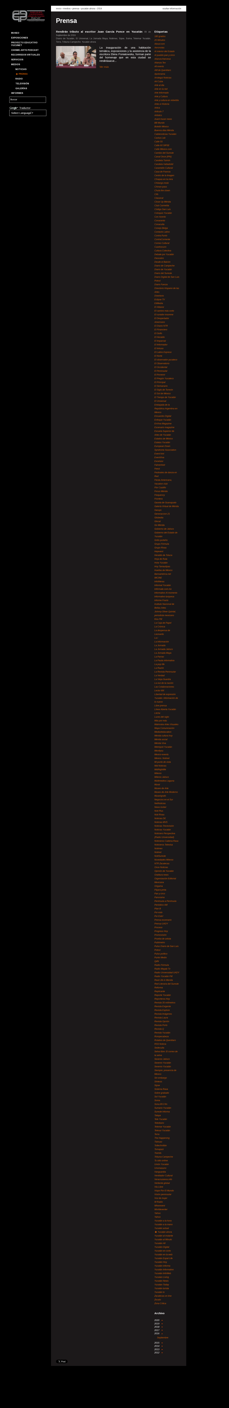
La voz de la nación (163, 683)
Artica (157, 108)
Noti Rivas (159, 814)
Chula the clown (162, 190)
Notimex (158, 848)
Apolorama (159, 74)
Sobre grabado (161, 1093)
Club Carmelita (161, 205)
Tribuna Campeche (163, 1157)
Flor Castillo (160, 487)
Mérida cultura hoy (163, 735)
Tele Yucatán (160, 1119)
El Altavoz (159, 307)
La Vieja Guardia (162, 679)
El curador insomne (163, 314)
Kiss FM (158, 619)
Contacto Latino (162, 232)
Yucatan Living (161, 1277)
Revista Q (159, 1029)
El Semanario (161, 386)
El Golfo (158, 333)
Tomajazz (159, 1149)
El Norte (158, 356)
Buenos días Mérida (164, 130)
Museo (15, 33)
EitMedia (158, 303)
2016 (99, 8)
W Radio (158, 1202)
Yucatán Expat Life (163, 1258)
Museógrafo (160, 796)
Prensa (23, 74)
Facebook (13, 1402)
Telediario (159, 1123)
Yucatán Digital (161, 1247)
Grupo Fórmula (161, 544)
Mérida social (160, 739)
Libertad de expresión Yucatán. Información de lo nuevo (166, 698)
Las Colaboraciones (164, 687)
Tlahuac (158, 1142)
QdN (156, 961)
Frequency (159, 495)
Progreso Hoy (161, 931)
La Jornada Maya (162, 653)
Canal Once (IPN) (163, 156)
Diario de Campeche (164, 265)
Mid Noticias (160, 766)
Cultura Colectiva (162, 250)
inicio (58, 8)
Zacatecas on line (163, 1296)
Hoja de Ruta (160, 559)
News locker (160, 807)
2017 (157, 1330)
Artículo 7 (159, 111)
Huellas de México (163, 570)
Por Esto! (158, 916)
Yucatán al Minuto (163, 1239)
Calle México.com (163, 149)
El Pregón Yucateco (164, 378)
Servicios (17, 59)
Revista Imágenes (163, 1014)
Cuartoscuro (160, 247)
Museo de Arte (161, 788)
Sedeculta (159, 1048)
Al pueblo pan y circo (164, 55)
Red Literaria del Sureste (166, 984)
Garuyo (158, 510)
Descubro (159, 258)
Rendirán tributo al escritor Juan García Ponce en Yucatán (99, 31)
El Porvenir (159, 374)
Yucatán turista (161, 1288)
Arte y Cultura (161, 96)
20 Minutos (159, 40)
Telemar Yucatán (162, 1126)
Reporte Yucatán (162, 995)
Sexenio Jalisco (162, 1059)
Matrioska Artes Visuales (166, 724)
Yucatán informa (162, 1266)
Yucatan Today (161, 1284)
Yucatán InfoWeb (162, 1273)
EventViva (159, 457)
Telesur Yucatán (162, 1130)
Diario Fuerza (161, 284)
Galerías (21, 88)
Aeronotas (159, 47)
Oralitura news (161, 875)
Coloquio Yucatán (163, 213)
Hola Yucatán (161, 562)
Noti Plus (158, 811)
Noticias (20, 69)
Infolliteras (159, 581)
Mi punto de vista (162, 762)
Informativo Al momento (165, 593)
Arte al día (159, 85)
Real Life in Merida (163, 980)
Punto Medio (160, 957)
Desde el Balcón (162, 262)
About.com (159, 44)
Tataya (157, 1115)
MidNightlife (160, 769)
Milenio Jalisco (161, 777)
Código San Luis (162, 209)
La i (156, 638)
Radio (19, 79)
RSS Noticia (160, 1044)
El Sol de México (162, 393)
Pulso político (160, 954)
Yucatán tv (159, 1292)
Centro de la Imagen (164, 175)
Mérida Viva (160, 743)
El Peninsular (160, 371)
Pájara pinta (160, 890)
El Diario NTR (161, 326)
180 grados (159, 36)
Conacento (159, 220)
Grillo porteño (161, 540)
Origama (158, 886)
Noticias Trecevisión (164, 826)
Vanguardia (160, 1172)
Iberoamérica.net (162, 574)
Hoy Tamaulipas (162, 566)
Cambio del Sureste (164, 153)
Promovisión (160, 935)
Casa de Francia (162, 171)
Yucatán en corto (162, 1251)
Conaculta (159, 224)
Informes (17, 93)
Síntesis (158, 1081)
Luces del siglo (161, 717)
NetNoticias (160, 803)
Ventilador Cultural (163, 1175)
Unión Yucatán (161, 1164)
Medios (15, 64)
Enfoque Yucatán (162, 420)
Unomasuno (160, 1168)
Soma (157, 1100)
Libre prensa (160, 705)
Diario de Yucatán (163, 269)
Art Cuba (158, 81)
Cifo (156, 194)
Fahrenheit (159, 465)
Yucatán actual (161, 1228)
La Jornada (159, 645)
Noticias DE (160, 818)
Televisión (22, 83)
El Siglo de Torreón (163, 390)
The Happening (162, 1138)
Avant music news (163, 119)
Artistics (158, 115)
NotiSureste (160, 856)
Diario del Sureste (163, 273)
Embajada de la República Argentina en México (165, 409)
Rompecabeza (161, 1036)
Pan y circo (159, 893)
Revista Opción (161, 1021)
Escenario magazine (164, 427)
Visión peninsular (162, 1194)
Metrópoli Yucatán (163, 747)
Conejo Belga (161, 228)
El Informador (160, 344)
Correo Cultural (161, 243)
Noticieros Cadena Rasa (166, 841)
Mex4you (158, 750)
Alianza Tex (160, 62)
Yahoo (157, 1213)
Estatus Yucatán (162, 442)
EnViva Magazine (163, 423)
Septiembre (162, 1337)
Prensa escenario (163, 920)
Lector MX (159, 690)
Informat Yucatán (162, 585)
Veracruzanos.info (163, 1179)
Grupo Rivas (160, 547)
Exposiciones (19, 38)
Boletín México (161, 126)
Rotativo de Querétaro (165, 1040)
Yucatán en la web (163, 1254)
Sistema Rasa (161, 1089)
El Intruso (159, 348)
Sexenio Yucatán (162, 1063)
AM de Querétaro (162, 70)
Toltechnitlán (160, 1145)
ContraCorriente (162, 239)
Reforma (158, 987)
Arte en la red (160, 89)
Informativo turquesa (164, 596)
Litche (157, 713)
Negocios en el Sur (163, 799)
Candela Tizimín (162, 160)
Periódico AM (160, 905)
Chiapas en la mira (163, 179)
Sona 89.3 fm (160, 1104)
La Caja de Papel (162, 623)
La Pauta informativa (164, 660)
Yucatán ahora (88, 8)
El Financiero (160, 329)
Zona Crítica (160, 1303)
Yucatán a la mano (163, 1224)
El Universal (160, 401)
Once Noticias (161, 867)
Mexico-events (161, 754)
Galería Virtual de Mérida (166, 506)
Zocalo (157, 1299)
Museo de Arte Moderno (166, 792)
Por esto (158, 912)
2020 (157, 1320)
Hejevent (158, 551)
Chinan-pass (160, 186)
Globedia (158, 517)
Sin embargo (160, 1078)
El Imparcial (160, 341)
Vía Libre (158, 1187)
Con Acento (160, 217)
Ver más (104, 66)
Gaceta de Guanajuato (165, 502)
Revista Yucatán (162, 1032)
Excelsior (158, 461)
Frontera (158, 499)
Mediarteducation (162, 732)
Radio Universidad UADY (166, 972)
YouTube (26, 1402)
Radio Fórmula (161, 965)
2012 (157, 1352)
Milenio (158, 773)
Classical (158, 198)
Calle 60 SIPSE (161, 145)
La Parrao (159, 656)
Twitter (20, 1402)
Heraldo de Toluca (163, 555)
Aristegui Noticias (162, 77)
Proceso (158, 927)
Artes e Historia (161, 104)
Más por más (160, 720)
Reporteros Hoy (162, 999)
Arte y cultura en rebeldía (166, 100)
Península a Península (165, 901)
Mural (157, 784)
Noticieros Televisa (163, 844)
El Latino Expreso (163, 352)
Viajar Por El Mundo (164, 1190)
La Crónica (159, 626)
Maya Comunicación (164, 728)
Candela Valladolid (163, 164)
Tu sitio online (161, 1160)
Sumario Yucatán (162, 1108)
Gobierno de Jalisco (164, 529)
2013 (157, 1349)
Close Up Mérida (162, 202)
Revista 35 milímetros (164, 1002)
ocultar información (171, 8)
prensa (75, 8)
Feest (157, 468)
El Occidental (160, 367)
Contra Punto (160, 235)
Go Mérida (159, 525)
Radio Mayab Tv (162, 969)
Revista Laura (161, 1017)
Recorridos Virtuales (25, 55)
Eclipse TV (159, 299)
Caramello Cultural (163, 168)
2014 (157, 1346)
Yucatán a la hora (163, 1220)
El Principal (159, 382)
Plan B (157, 908)
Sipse (157, 1085)
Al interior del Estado (164, 51)
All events (159, 66)
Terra (156, 1134)
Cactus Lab (159, 138)
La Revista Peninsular (165, 672)
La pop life (159, 664)
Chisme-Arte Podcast (25, 50)
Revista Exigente (162, 1006)
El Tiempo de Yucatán (165, 397)
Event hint (159, 453)
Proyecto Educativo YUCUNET (24, 44)
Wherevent (159, 1205)
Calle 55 (158, 141)
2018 (157, 1327)
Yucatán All (159, 1243)
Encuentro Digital (162, 416)
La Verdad (159, 675)
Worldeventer (160, 1209)
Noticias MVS (160, 822)
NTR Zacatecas (161, 863)
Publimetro (159, 942)
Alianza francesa (162, 59)
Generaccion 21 (162, 514)
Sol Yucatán (160, 1096)
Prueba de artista (162, 938)
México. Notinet (161, 758)
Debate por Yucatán (164, 254)
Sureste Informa (162, 1111)
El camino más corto (164, 311)
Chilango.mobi (161, 183)
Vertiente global (162, 1183)
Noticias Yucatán (162, 829)
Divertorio (159, 296)
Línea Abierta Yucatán (165, 709)
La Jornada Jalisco (163, 649)
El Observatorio (161, 363)
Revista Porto (160, 1025)
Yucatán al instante (163, 1236)
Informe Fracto (161, 600)
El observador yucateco (165, 359)
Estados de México (163, 438)
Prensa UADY (161, 923)
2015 (157, 1343)
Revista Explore (162, 1010)
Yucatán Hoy (160, 1262)
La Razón (159, 668)
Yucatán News (161, 1281)
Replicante (159, 991)
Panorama (159, 897)
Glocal (157, 521)
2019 (157, 1323)
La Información (161, 641)
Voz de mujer (160, 1198)
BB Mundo (159, 123)
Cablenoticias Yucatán (165, 134)
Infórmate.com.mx (163, 589)
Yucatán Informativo (164, 1269)
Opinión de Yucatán (164, 871)
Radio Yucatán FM (163, 976)
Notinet (157, 852)
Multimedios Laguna (164, 781)
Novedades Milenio (163, 860)
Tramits (157, 1153)
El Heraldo (159, 337)
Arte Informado (161, 92)
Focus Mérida (161, 491)
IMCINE (158, 578)
